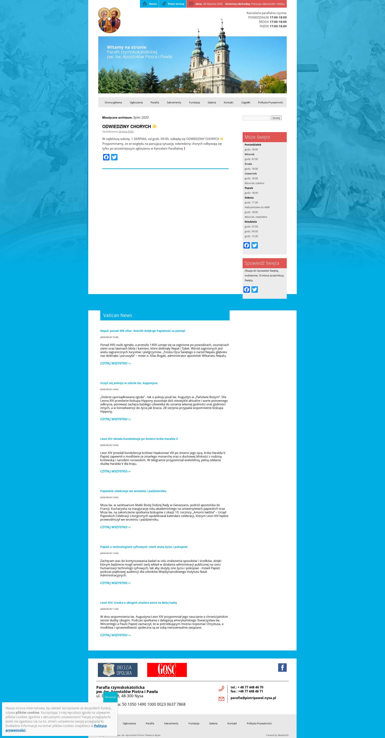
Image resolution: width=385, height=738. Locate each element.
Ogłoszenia (136, 102)
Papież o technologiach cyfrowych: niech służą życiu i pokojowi (143, 547)
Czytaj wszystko (114, 363)
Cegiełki (245, 102)
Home (153, 4)
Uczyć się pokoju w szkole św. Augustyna (128, 383)
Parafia (155, 102)
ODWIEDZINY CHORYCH (127, 126)
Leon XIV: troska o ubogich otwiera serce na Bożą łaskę (138, 602)
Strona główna (113, 102)
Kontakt (228, 102)
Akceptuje (110, 697)
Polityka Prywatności (270, 102)
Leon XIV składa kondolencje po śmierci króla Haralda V (139, 439)
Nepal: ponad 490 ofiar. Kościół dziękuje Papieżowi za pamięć (142, 331)
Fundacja (194, 102)
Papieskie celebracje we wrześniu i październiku (133, 491)
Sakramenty (174, 102)
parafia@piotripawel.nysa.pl (253, 698)
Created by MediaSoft (277, 735)
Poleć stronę (176, 4)
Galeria (212, 102)
